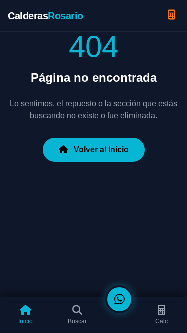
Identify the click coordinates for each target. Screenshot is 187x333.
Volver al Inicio (100, 149)
